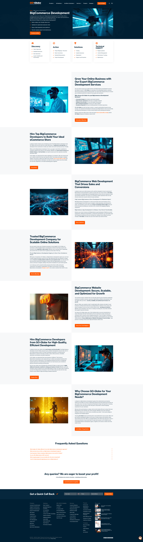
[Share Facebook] (105, 538)
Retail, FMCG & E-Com (87, 516)
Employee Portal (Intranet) (35, 508)
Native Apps (72, 512)
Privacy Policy (53, 538)
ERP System (32, 512)
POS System (32, 525)
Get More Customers (69, 3)
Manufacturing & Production (86, 514)
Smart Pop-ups (59, 517)
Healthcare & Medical (87, 520)
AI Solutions (59, 3)
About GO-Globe (86, 524)
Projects (85, 3)
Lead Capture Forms (60, 514)
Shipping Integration (47, 517)
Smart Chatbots (46, 505)
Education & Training (87, 518)
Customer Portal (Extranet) (35, 505)
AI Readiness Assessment (75, 519)
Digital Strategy (73, 517)
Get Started (85, 532)
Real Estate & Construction (85, 507)
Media (84, 530)
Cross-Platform (73, 516)
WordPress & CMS (73, 510)
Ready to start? (45, 267)
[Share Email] (112, 538)
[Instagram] (107, 538)
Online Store (32, 521)
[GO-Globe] (35, 3)
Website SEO (59, 505)
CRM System (32, 514)
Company (91, 3)
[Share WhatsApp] (110, 538)
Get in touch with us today (102, 112)
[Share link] (111, 537)
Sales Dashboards (46, 520)
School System (33, 517)
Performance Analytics (47, 524)
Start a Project (101, 3)
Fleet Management (33, 519)
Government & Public (87, 509)
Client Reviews (86, 528)
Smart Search (45, 511)
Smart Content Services (61, 512)
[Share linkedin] (104, 538)
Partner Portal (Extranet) (34, 510)
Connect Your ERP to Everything (49, 513)
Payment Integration (47, 515)
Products (51, 3)
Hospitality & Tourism (87, 511)
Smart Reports (46, 522)
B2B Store (32, 523)
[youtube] (108, 538)
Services (79, 3)
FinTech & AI (85, 504)
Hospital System (33, 516)
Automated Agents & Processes (47, 508)
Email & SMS (45, 519)
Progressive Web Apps (74, 514)
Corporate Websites (74, 505)
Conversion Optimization (61, 516)
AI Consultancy (46, 510)
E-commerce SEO (60, 508)
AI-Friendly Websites (60, 510)
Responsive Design (73, 508)
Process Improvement (74, 521)
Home (31, 10)
